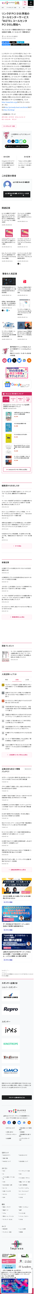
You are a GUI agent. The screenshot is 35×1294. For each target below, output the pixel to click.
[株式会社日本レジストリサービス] (11, 1030)
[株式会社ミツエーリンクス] (11, 995)
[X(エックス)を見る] (14, 1122)
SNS (24, 7)
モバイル (5, 1194)
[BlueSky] (19, 360)
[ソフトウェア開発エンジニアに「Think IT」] (25, 1257)
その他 (21, 1197)
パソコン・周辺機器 (28, 399)
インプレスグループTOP (24, 1139)
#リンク (14, 119)
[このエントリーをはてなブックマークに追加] (16, 141)
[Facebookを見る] (9, 1122)
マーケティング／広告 (11, 7)
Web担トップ (5, 970)
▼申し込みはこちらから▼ (8, 1278)
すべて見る (18, 546)
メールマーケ (22, 1194)
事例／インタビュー (24, 1207)
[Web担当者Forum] (16, 1112)
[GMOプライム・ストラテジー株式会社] (11, 1071)
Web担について (7, 1161)
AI (19, 7)
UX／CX (5, 1188)
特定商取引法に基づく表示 (25, 1135)
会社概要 (8, 1138)
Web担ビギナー (7, 1155)
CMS (4, 1182)
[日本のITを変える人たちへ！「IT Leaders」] (25, 1267)
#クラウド (11, 117)
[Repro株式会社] (11, 1009)
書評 (20, 1210)
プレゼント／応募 (7, 1232)
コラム (4, 1213)
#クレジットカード (20, 117)
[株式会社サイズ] (11, 1057)
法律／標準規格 (23, 1185)
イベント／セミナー (24, 1216)
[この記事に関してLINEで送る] (24, 141)
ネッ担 (22, 353)
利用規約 (22, 1132)
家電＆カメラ (20, 399)
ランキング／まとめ (7, 1219)
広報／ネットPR (7, 1191)
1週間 (17, 680)
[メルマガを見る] (4, 1122)
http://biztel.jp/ (9, 110)
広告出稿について (23, 1161)
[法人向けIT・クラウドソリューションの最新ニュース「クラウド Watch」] (9, 1267)
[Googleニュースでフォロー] (24, 1122)
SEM (4, 1197)
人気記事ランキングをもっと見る (18, 755)
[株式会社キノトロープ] (11, 1043)
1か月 (27, 680)
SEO (3, 7)
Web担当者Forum (8, 2)
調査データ (5, 1210)
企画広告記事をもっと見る (18, 870)
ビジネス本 (13, 399)
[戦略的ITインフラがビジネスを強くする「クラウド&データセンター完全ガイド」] (9, 1257)
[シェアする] (9, 141)
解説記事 (5, 1229)
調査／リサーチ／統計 (24, 1182)
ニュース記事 (22, 1229)
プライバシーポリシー (11, 1134)
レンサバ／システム (24, 1188)
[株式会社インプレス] (16, 1245)
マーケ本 (6, 399)
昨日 (6, 680)
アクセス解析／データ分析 (9, 1177)
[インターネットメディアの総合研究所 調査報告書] (25, 1262)
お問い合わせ (9, 1132)
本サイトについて (10, 1128)
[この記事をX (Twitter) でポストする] (13, 141)
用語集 (21, 1232)
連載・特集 (5, 1158)
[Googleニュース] (24, 360)
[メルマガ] (4, 360)
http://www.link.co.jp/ (9, 102)
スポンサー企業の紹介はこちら (17, 1097)
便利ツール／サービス (8, 1216)
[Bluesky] (19, 1122)
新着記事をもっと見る (18, 617)
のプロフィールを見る (17, 194)
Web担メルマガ (23, 1155)
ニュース (3, 972)
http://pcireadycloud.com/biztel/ (16, 107)
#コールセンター (6, 119)
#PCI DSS (5, 117)
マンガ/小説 (22, 1213)
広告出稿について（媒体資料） (25, 1128)
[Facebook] (9, 360)
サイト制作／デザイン (24, 1178)
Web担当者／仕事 (7, 1185)
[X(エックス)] (14, 360)
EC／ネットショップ (24, 1191)
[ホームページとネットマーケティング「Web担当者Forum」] (9, 1262)
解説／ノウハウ (6, 1207)
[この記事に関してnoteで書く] (20, 141)
